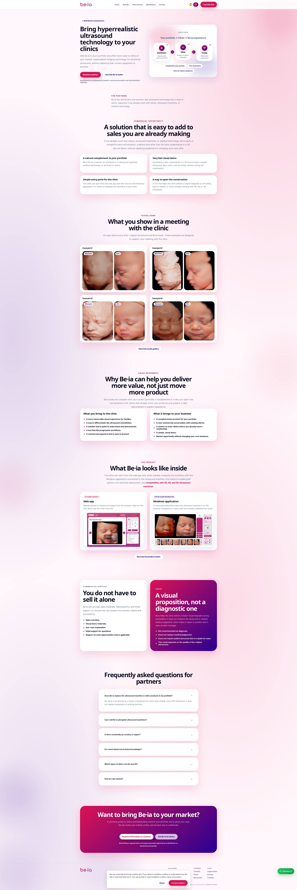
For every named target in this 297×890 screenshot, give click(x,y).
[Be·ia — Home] (86, 4)
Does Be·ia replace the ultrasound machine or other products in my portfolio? (148, 696)
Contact (197, 871)
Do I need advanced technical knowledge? (148, 749)
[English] (195, 4)
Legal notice (212, 871)
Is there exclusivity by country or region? (148, 735)
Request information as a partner (136, 837)
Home (117, 5)
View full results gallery (148, 349)
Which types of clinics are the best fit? (148, 764)
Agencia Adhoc (212, 884)
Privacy (210, 874)
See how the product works (148, 557)
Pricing (162, 5)
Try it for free (208, 4)
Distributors (151, 5)
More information (174, 877)
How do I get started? (148, 779)
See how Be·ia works (114, 75)
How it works (137, 5)
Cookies (210, 878)
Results (126, 5)
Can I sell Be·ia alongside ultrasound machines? (148, 720)
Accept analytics (178, 883)
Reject (162, 883)
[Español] (190, 4)
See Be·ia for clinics (166, 837)
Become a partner (90, 75)
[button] (97, 270)
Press (196, 874)
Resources (198, 878)
